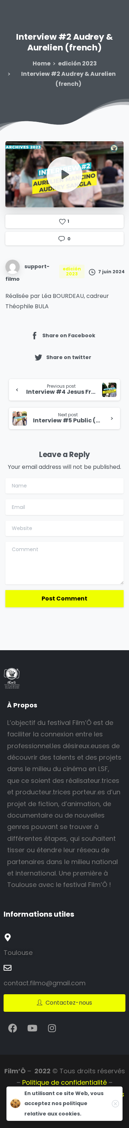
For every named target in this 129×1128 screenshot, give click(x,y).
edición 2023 (77, 63)
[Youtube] (32, 1028)
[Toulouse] (7, 937)
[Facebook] (13, 1028)
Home (42, 63)
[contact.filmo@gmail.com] (7, 968)
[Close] (115, 1103)
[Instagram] (52, 1028)
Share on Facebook (68, 335)
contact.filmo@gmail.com (45, 983)
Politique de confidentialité (64, 1082)
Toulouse (18, 952)
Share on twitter (68, 357)
